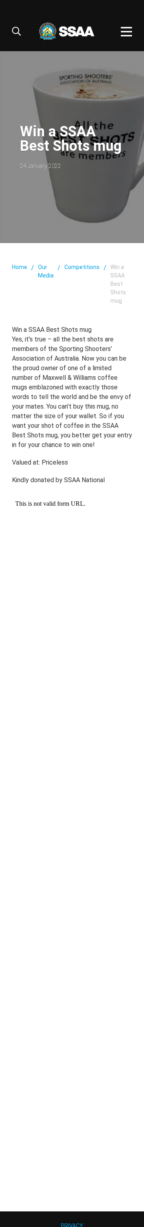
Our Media (46, 271)
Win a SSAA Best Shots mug (118, 284)
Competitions (82, 267)
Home (19, 267)
